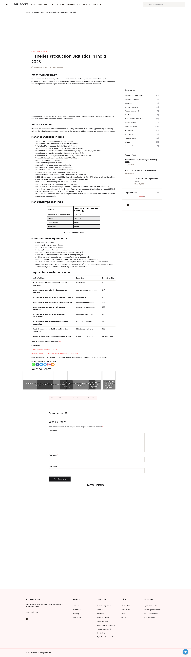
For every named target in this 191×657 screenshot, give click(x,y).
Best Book (97, 4)
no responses (58, 67)
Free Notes (86, 4)
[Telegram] (41, 364)
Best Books (128, 103)
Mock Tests (129, 134)
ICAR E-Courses (130, 123)
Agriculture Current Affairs (106, 637)
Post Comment (60, 479)
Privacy (123, 617)
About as (76, 606)
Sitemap (76, 614)
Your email (53, 466)
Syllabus (128, 142)
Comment (53, 431)
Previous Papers (73, 4)
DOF (59, 341)
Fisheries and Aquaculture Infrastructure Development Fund (54, 353)
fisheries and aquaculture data (84, 398)
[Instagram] (49, 364)
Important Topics (131, 127)
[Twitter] (45, 364)
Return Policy (125, 606)
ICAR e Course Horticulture (106, 625)
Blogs (5, 12)
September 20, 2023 (41, 67)
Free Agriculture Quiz (104, 629)
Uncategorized (130, 146)
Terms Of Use (125, 610)
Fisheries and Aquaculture (60, 398)
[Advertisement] (95, 35)
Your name (53, 455)
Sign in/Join (77, 617)
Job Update (129, 130)
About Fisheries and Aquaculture (44, 349)
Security (123, 614)
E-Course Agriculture (104, 606)
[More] (53, 364)
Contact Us (77, 610)
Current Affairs (43, 4)
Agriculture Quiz (58, 4)
